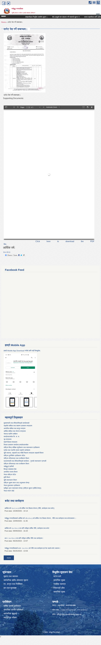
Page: (22, 107)
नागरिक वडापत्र (59, 584)
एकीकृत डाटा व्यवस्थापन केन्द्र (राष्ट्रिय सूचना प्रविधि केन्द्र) (22, 488)
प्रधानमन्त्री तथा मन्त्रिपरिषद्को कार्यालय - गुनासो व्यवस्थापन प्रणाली (25, 461)
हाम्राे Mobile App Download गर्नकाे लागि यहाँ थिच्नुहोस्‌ (22, 351)
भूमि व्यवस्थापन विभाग (10, 480)
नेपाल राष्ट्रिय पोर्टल (10, 474)
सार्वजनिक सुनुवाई (10, 613)
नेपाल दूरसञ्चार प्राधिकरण (12, 485)
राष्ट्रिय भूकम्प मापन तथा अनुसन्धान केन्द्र (16, 483)
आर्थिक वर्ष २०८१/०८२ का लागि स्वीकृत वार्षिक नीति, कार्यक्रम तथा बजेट (27, 528)
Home (3, 22)
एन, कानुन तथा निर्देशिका (13, 584)
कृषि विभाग (7, 477)
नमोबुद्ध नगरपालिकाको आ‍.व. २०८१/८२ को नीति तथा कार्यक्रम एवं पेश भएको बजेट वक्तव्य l (32, 548)
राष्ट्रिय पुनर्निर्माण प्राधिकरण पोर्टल (14, 455)
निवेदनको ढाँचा (59, 588)
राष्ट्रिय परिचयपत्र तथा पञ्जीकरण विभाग (16, 458)
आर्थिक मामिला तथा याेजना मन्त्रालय (15, 431)
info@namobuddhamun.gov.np (69, 614)
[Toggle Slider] (6, 107)
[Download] (88, 107)
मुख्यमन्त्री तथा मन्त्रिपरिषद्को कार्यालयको (16, 423)
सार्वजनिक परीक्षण (10, 617)
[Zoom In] (44, 107)
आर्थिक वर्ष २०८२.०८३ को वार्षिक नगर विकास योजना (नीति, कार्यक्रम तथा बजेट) (29, 508)
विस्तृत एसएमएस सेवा (10, 469)
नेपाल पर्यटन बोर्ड (9, 491)
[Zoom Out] (40, 107)
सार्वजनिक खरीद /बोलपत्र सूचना (16, 580)
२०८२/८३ (6, 252)
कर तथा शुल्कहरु (10, 588)
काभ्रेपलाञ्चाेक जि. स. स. (12, 436)
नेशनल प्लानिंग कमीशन (10, 434)
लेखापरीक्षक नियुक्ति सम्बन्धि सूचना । (29, 17)
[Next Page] (18, 107)
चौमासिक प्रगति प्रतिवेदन (13, 610)
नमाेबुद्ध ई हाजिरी (9, 466)
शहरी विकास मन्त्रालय (10, 442)
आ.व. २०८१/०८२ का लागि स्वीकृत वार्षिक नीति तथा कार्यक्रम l (24, 538)
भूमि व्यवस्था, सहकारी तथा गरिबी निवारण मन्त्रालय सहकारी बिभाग (23, 453)
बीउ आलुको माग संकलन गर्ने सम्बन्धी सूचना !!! (59, 17)
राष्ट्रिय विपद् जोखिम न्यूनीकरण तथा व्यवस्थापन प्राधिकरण (22, 447)
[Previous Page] (14, 107)
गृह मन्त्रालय (7, 439)
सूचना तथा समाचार (11, 576)
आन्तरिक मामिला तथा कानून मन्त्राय (14, 428)
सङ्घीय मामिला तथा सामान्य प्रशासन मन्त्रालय (18, 426)
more (9, 558)
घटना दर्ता (57, 576)
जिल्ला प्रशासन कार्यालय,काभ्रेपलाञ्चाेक (16, 445)
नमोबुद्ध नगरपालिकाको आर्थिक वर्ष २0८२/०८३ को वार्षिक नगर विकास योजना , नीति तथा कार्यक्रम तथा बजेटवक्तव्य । (40, 518)
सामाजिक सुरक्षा (59, 580)
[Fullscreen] (83, 107)
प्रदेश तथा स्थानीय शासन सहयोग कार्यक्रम (17, 450)
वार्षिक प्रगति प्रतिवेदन (12, 606)
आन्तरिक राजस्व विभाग (10, 472)
